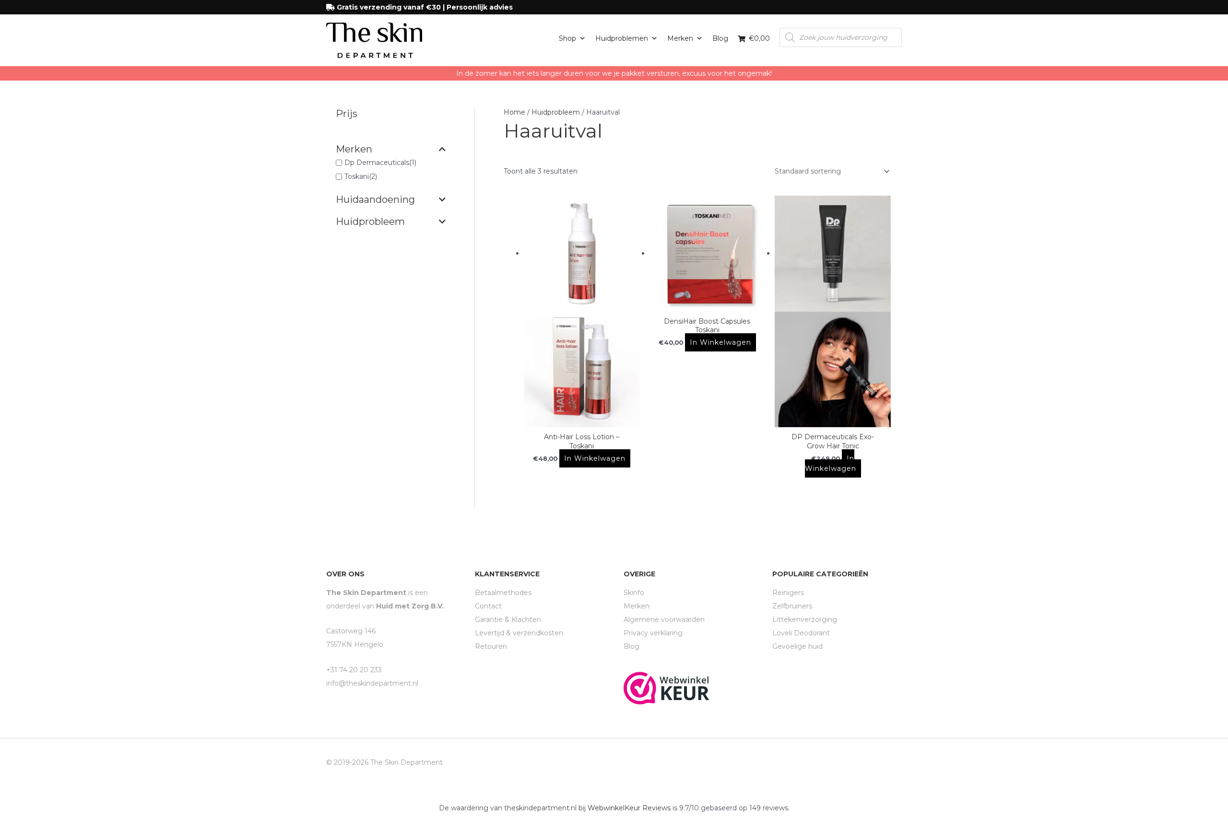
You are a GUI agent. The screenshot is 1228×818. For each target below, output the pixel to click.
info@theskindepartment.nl (372, 683)
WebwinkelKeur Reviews (629, 808)
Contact (488, 606)
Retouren (491, 646)
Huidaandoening (375, 199)
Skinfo (634, 592)
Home (514, 112)
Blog (720, 38)
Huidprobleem (370, 221)
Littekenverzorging (804, 619)
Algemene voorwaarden (664, 619)
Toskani (356, 177)
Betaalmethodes (503, 592)
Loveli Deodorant (801, 633)
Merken (680, 38)
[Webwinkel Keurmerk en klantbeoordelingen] (666, 687)
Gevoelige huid (797, 646)
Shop (567, 38)
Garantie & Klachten (508, 619)
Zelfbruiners (792, 606)
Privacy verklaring (653, 633)
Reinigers (788, 592)
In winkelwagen (595, 458)
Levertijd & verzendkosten (519, 633)
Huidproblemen (621, 38)
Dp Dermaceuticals (376, 162)
